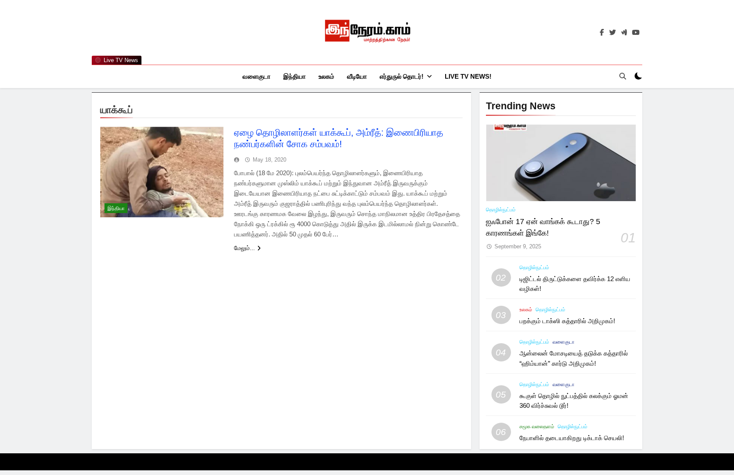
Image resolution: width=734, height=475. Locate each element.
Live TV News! (468, 76)
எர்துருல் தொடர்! (401, 76)
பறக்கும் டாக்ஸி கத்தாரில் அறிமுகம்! (567, 320)
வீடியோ (357, 76)
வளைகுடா (257, 76)
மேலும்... (244, 248)
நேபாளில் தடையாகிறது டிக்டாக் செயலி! (571, 437)
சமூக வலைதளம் (536, 426)
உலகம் (326, 76)
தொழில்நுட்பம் (501, 210)
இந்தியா (294, 76)
